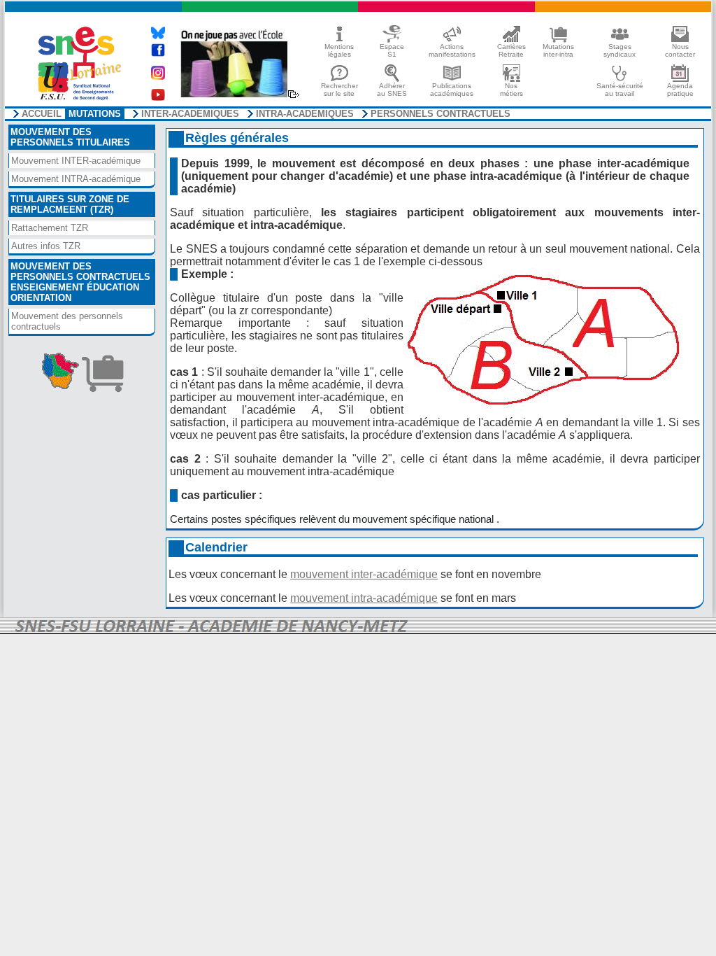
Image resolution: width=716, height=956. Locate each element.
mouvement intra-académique (364, 598)
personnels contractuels (440, 114)
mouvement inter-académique (364, 574)
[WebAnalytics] (358, 627)
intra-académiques (305, 114)
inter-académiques (190, 114)
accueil (42, 114)
